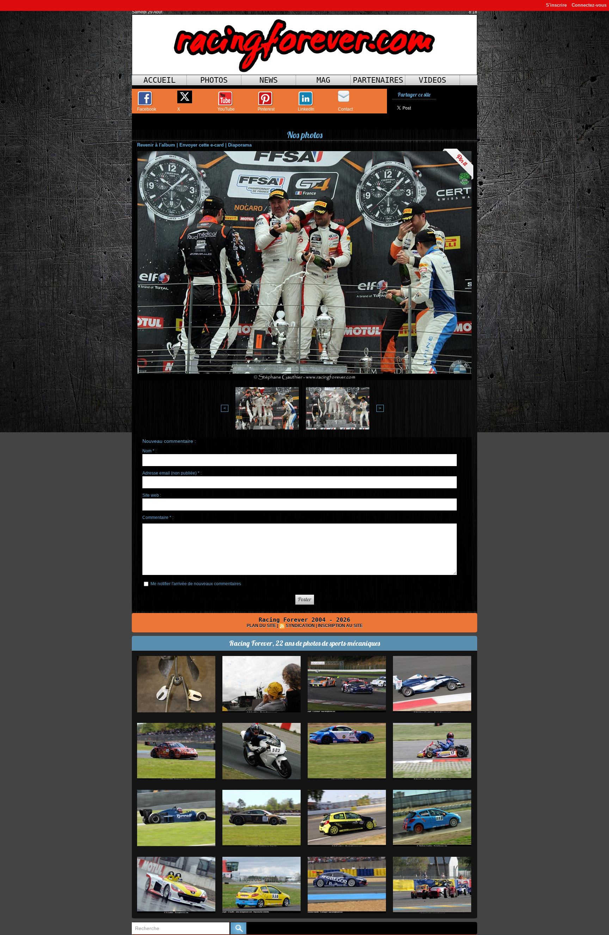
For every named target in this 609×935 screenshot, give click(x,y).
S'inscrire (556, 5)
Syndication (300, 625)
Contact (345, 109)
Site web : (151, 495)
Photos (214, 80)
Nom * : (149, 450)
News (268, 80)
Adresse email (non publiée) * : (172, 473)
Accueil (159, 80)
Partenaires (378, 80)
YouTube (226, 109)
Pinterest (266, 109)
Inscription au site (340, 625)
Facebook (146, 109)
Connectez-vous (589, 5)
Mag (323, 80)
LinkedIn (306, 109)
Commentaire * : (157, 517)
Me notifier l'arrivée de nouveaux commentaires (195, 583)
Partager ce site (414, 94)
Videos (432, 80)
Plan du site (261, 625)
